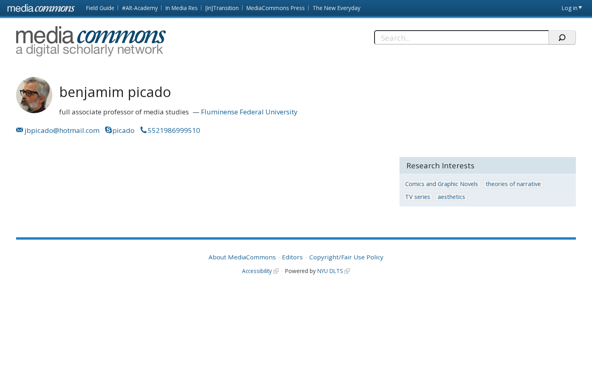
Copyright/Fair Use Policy (346, 257)
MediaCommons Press (275, 8)
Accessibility (257, 271)
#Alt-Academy (140, 8)
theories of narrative (513, 184)
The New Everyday (336, 8)
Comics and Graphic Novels (441, 184)
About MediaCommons (242, 257)
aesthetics (451, 197)
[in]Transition (222, 8)
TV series (417, 197)
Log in (570, 8)
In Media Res (182, 8)
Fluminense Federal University (249, 111)
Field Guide (100, 8)
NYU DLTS (330, 271)
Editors (292, 257)
